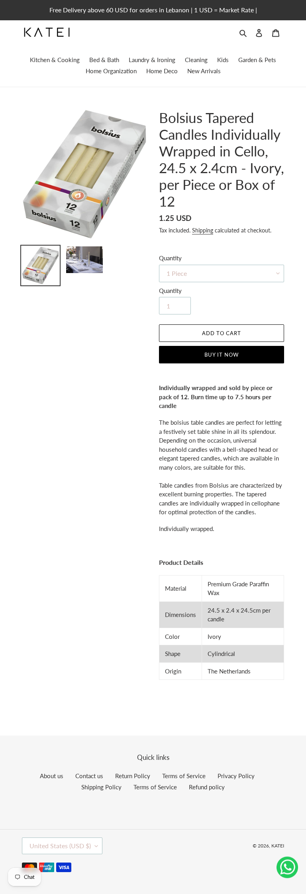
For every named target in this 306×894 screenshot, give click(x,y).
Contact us (89, 775)
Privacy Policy (236, 775)
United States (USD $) (60, 845)
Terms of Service (184, 775)
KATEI (277, 846)
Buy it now (221, 354)
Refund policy (207, 787)
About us (51, 775)
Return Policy (132, 775)
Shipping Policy (101, 787)
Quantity (170, 258)
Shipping (202, 230)
